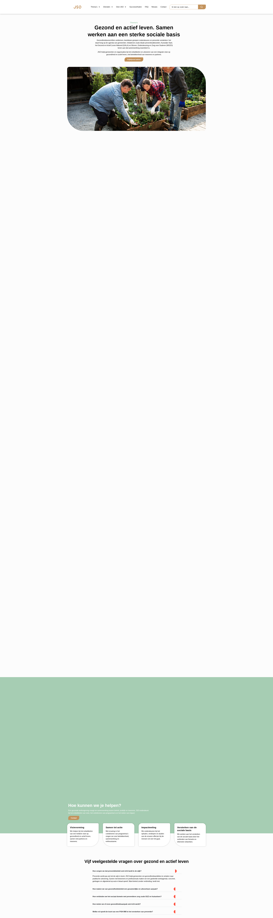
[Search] (202, 7)
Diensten (106, 7)
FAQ (146, 7)
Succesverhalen (135, 7)
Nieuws (154, 7)
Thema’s (94, 7)
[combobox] (184, 7)
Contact (163, 7)
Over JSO (119, 7)
